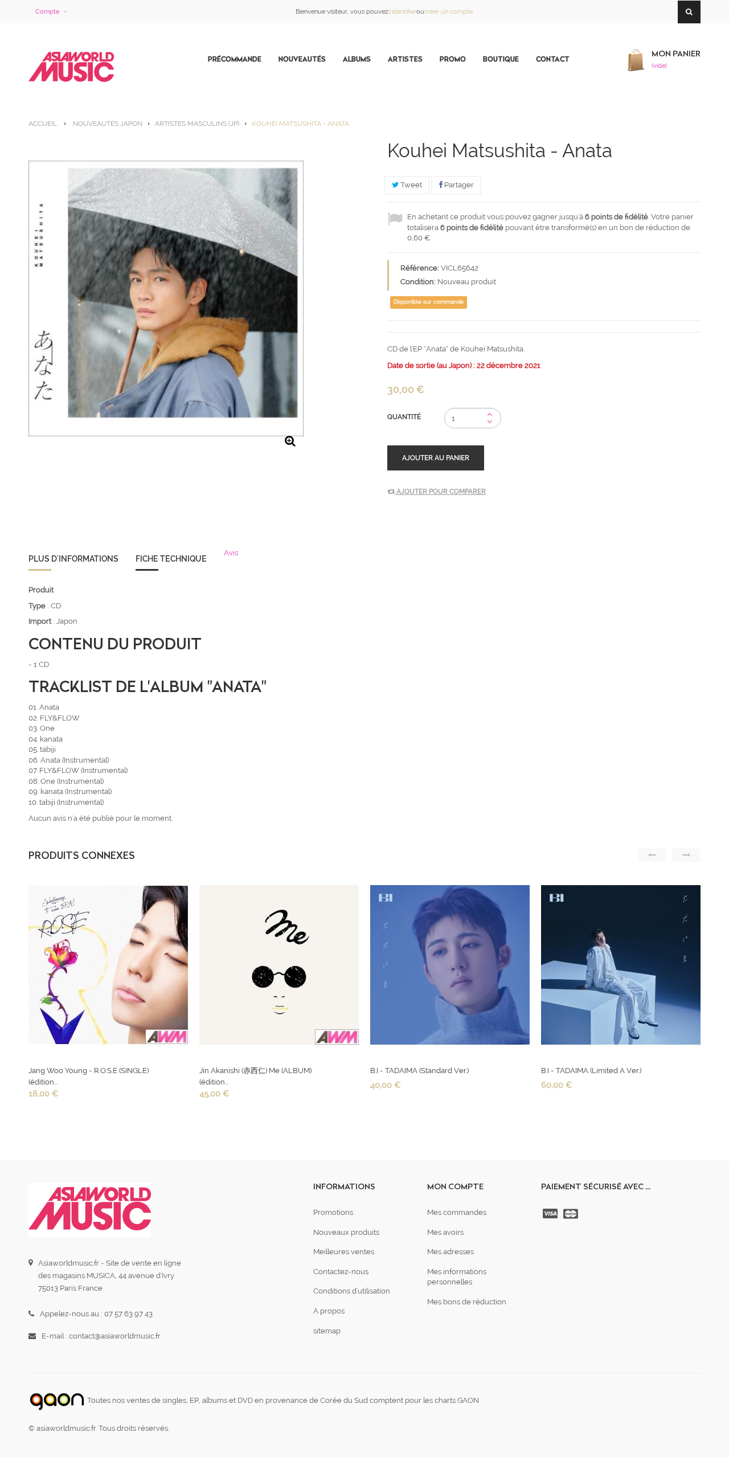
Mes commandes (456, 1212)
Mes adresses (450, 1251)
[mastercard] (572, 1214)
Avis (231, 553)
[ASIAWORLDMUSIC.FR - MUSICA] (71, 67)
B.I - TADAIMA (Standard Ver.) (419, 1070)
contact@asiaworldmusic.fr (115, 1336)
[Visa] (551, 1214)
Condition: (418, 281)
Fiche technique (171, 558)
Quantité (404, 417)
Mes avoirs (445, 1232)
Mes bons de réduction (466, 1302)
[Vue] (107, 967)
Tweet (410, 185)
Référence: (419, 268)
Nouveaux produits (346, 1232)
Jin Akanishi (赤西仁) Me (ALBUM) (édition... (255, 1076)
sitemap (327, 1331)
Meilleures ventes (343, 1251)
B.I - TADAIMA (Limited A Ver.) (591, 1070)
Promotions (333, 1212)
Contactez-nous (340, 1271)
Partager (458, 185)
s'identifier (402, 11)
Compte (47, 11)
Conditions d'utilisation (351, 1291)
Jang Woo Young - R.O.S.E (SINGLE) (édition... (88, 1076)
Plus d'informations (73, 558)
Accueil (42, 124)
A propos (329, 1311)
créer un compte (448, 11)
